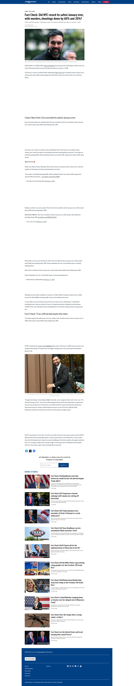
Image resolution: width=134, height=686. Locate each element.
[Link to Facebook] (68, 666)
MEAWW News (28, 652)
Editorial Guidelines (29, 668)
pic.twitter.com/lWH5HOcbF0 (47, 217)
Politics (54, 2)
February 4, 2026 (50, 181)
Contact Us (48, 666)
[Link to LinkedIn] (81, 666)
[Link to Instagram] (70, 666)
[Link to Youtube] (75, 666)
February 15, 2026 (49, 279)
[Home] (30, 2)
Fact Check (76, 2)
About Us (27, 666)
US (48, 2)
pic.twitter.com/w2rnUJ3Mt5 (51, 177)
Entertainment (62, 2)
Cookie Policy (27, 673)
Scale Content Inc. (41, 652)
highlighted (49, 346)
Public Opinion (85, 2)
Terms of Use (27, 675)
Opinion (93, 2)
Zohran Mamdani (49, 65)
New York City (59, 72)
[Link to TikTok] (78, 666)
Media (99, 2)
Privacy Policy (28, 671)
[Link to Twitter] (73, 666)
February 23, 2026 (41, 221)
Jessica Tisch (42, 346)
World (69, 2)
